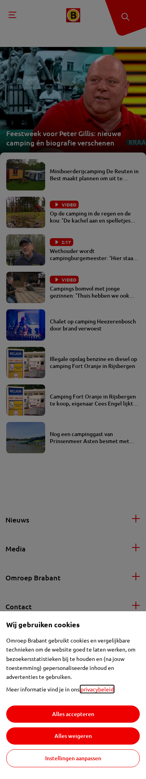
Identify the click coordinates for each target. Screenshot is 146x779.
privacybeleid (97, 689)
